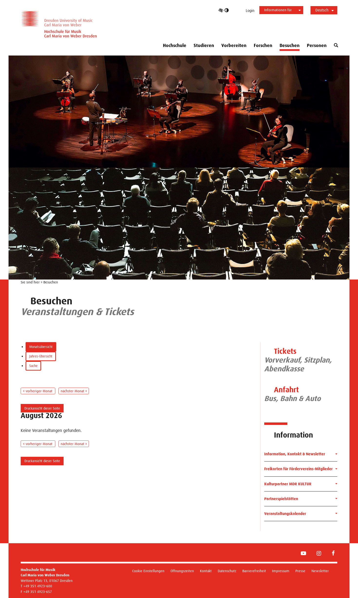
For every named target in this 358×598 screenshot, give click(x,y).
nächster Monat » (74, 391)
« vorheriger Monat (38, 391)
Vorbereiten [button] (233, 45)
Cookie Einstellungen (148, 571)
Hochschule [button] (174, 45)
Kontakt (206, 571)
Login (250, 10)
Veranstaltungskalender (285, 513)
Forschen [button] (263, 45)
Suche (33, 366)
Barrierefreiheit (254, 571)
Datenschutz (227, 571)
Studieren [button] (204, 45)
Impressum (280, 571)
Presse (300, 571)
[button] (336, 45)
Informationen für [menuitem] (278, 10)
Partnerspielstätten (281, 498)
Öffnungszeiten (182, 571)
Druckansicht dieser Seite (42, 408)
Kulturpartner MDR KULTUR (287, 484)
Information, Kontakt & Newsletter (294, 454)
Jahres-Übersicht (40, 356)
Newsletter (320, 571)
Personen (317, 45)
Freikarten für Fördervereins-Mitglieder (298, 469)
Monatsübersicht (41, 347)
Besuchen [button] (290, 45)
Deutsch (322, 10)
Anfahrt (286, 389)
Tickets (285, 351)
